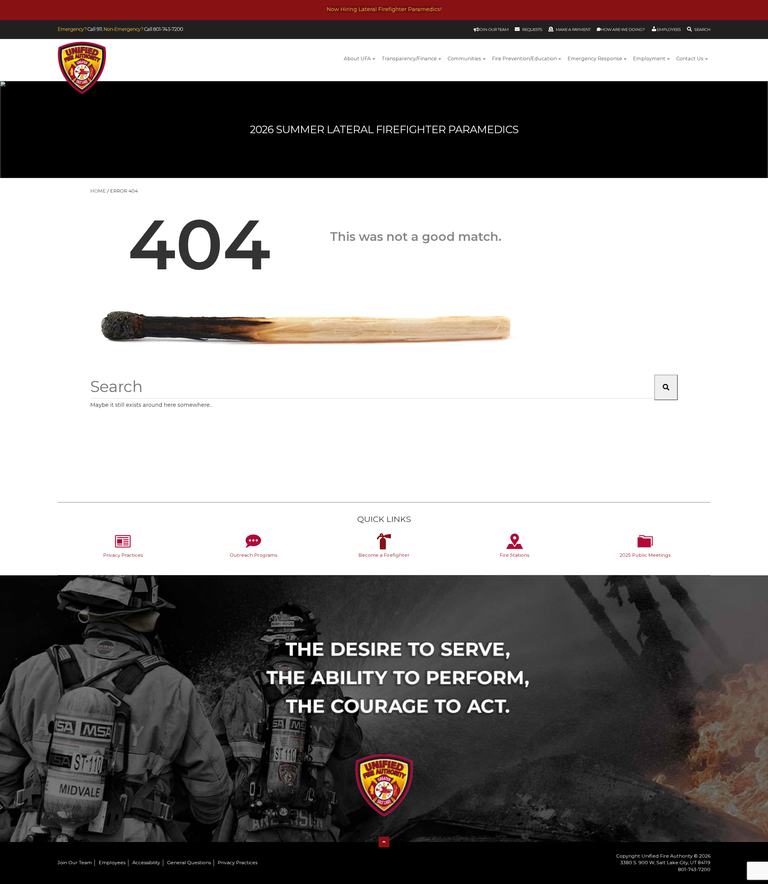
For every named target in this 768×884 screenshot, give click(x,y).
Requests (532, 29)
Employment (649, 58)
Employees (112, 862)
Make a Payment (573, 29)
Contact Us (690, 58)
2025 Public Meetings (645, 555)
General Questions (189, 862)
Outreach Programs (253, 555)
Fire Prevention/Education (524, 58)
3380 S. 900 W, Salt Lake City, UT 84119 (665, 862)
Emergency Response (595, 58)
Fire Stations (514, 555)
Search (702, 29)
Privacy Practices (123, 555)
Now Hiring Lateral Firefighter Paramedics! (384, 9)
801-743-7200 (168, 29)
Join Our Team (75, 862)
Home (98, 191)
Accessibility (146, 862)
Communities (464, 58)
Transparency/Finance (409, 58)
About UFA (357, 58)
